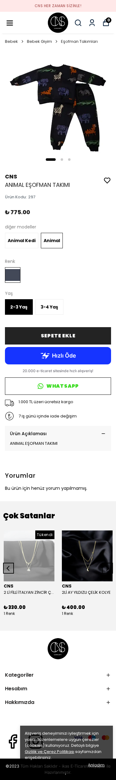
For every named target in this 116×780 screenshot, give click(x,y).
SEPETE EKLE (58, 335)
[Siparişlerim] (92, 23)
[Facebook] (12, 741)
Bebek (11, 41)
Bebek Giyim (39, 41)
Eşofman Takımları (79, 41)
